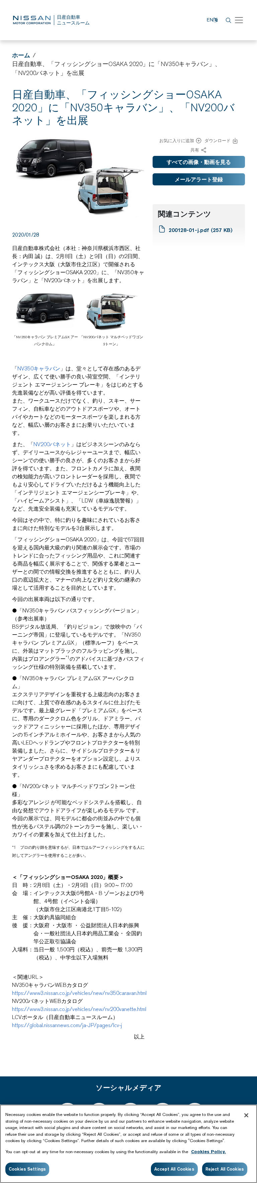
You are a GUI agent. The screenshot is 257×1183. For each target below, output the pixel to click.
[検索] (228, 20)
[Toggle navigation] (239, 20)
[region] (128, 1144)
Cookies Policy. (208, 1152)
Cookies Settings (27, 1169)
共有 (194, 150)
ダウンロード (217, 140)
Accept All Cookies (174, 1169)
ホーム (21, 55)
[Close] (246, 1115)
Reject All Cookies (224, 1169)
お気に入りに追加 (176, 140)
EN (210, 20)
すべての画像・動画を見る (199, 162)
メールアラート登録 (199, 179)
